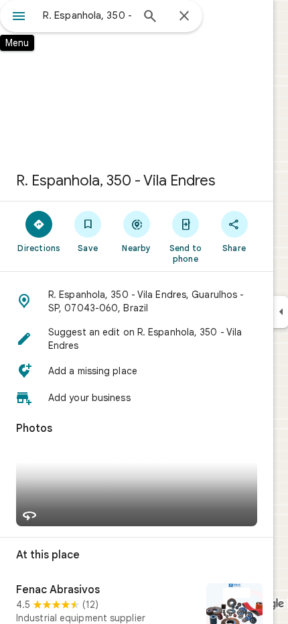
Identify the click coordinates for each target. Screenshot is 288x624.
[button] (136, 301)
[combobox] (87, 15)
